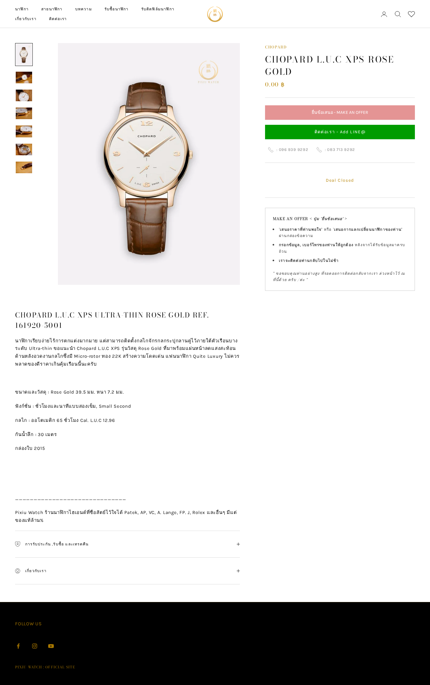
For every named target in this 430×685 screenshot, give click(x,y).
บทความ (83, 9)
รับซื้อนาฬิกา (117, 9)
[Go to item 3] (24, 95)
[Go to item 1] (24, 54)
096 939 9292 (293, 149)
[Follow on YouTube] (51, 646)
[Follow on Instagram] (34, 646)
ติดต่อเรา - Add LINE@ (340, 132)
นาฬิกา (22, 9)
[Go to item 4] (24, 113)
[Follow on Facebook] (18, 646)
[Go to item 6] (24, 149)
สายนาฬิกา (52, 9)
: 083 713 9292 (340, 149)
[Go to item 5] (24, 131)
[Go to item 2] (24, 77)
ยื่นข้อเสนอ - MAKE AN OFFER (340, 115)
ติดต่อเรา (58, 19)
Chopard (276, 47)
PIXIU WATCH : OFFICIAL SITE (45, 667)
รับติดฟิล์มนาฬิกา (157, 9)
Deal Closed (340, 180)
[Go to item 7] (24, 167)
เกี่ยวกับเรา (26, 19)
